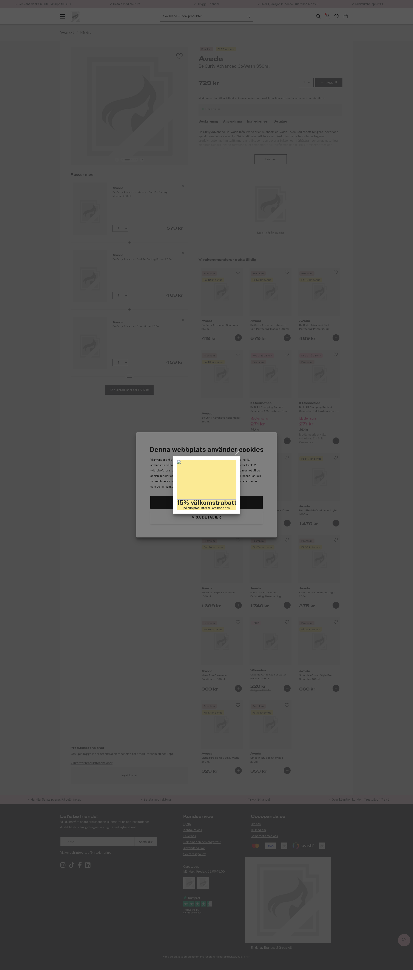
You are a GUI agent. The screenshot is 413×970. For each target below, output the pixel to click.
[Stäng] (237, 453)
